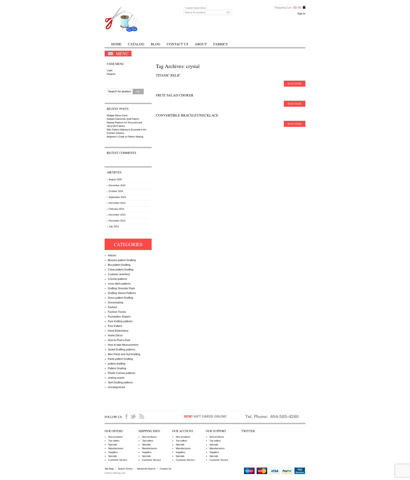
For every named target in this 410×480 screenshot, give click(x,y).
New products (115, 437)
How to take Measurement (123, 344)
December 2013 (117, 214)
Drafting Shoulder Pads (121, 288)
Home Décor (115, 335)
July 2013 (114, 226)
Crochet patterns (117, 279)
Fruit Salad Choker (174, 95)
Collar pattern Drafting (120, 269)
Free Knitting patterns (120, 321)
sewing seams (116, 377)
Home (116, 44)
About (201, 44)
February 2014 (116, 209)
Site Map (109, 468)
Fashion (112, 307)
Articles (112, 255)
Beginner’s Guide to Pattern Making (125, 136)
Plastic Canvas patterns (121, 373)
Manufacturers (115, 448)
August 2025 (115, 179)
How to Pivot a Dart (119, 340)
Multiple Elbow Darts (117, 115)
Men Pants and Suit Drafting (124, 354)
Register (111, 74)
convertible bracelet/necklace (187, 115)
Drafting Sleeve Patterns (122, 293)
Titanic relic (168, 75)
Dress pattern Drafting (120, 297)
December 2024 (117, 185)
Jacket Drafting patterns (121, 349)
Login (109, 70)
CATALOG (136, 44)
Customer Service (117, 460)
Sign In (301, 13)
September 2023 (117, 197)
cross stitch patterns (119, 283)
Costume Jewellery (119, 274)
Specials (112, 444)
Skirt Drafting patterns (120, 382)
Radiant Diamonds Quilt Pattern (123, 119)
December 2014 (117, 203)
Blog (155, 44)
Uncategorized (116, 387)
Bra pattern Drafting (119, 264)
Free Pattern (115, 326)
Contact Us (177, 44)
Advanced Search (146, 468)
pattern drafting (116, 363)
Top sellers (114, 440)
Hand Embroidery (118, 330)
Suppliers (113, 452)
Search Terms (125, 468)
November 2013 (117, 220)
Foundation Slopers (119, 316)
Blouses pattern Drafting (122, 260)
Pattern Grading (117, 368)
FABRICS (220, 44)
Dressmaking (115, 302)
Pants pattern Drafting (120, 358)
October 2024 (116, 191)
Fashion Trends (117, 311)
